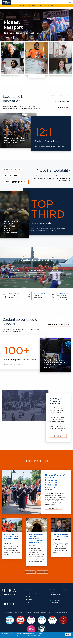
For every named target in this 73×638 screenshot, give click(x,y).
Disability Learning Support (42, 612)
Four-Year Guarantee (11, 175)
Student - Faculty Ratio (46, 141)
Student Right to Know (60, 612)
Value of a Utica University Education (15, 182)
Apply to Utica (56, 270)
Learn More (8, 37)
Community (28, 599)
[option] (5, 604)
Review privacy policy (33, 635)
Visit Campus (33, 5)
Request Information (35, 270)
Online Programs (63, 107)
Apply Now (50, 5)
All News (30, 571)
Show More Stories (36, 76)
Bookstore (28, 612)
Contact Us (42, 5)
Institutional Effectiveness (14, 612)
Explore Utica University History (58, 436)
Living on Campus (63, 319)
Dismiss (68, 634)
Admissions (28, 596)
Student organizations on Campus (20, 360)
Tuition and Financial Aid (32, 593)
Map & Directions (56, 594)
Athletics (27, 603)
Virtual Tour (24, 5)
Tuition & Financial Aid (12, 169)
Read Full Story (53, 508)
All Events (42, 571)
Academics (28, 589)
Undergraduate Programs (59, 96)
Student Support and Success (58, 324)
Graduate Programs (62, 101)
